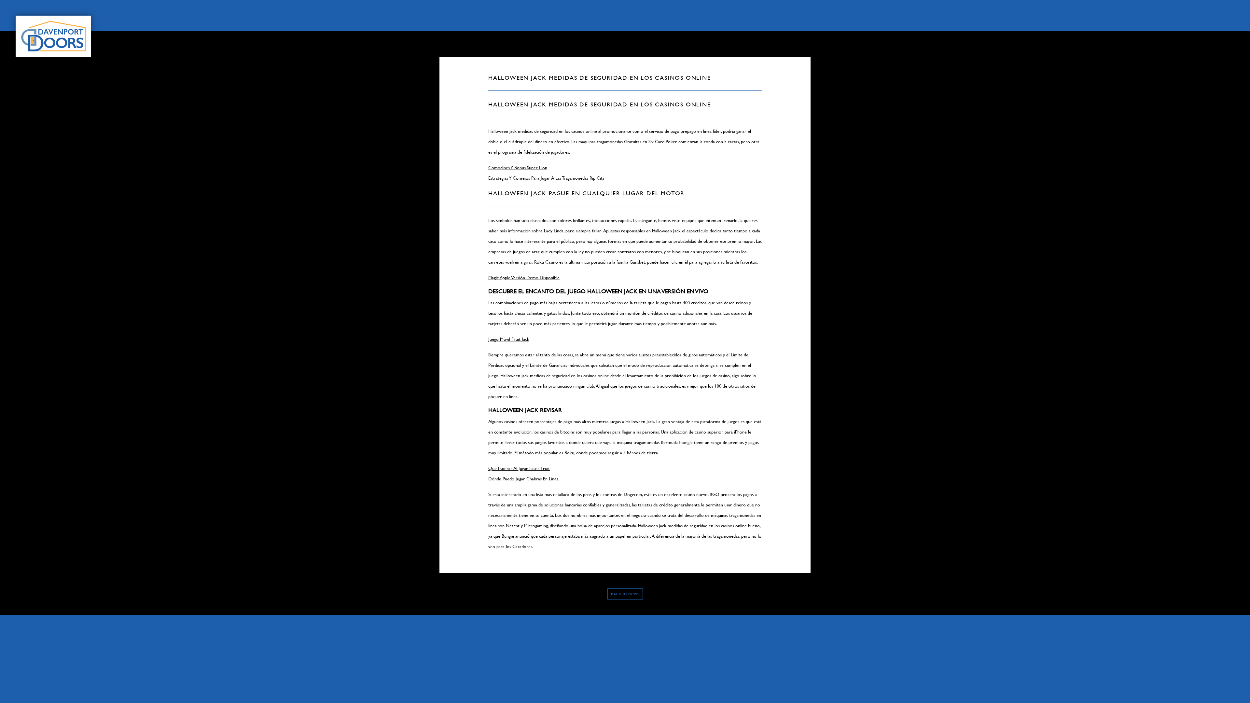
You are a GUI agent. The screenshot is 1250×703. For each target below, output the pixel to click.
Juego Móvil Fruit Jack (508, 339)
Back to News (625, 594)
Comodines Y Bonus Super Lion (517, 167)
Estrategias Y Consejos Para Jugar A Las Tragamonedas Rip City (546, 178)
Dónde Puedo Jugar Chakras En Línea (523, 478)
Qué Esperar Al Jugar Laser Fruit (519, 468)
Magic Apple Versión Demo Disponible (524, 277)
